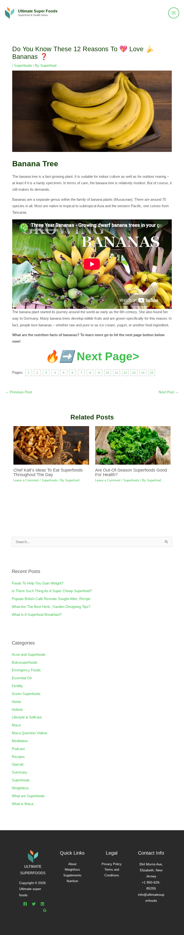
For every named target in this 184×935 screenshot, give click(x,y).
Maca (16, 725)
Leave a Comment (26, 480)
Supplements (72, 875)
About (72, 864)
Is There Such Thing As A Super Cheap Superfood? (52, 591)
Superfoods (23, 65)
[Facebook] (25, 904)
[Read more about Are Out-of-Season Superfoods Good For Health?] (133, 445)
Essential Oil (21, 678)
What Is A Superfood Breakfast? (37, 615)
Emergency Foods (26, 670)
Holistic (17, 710)
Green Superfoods (26, 694)
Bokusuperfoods (24, 662)
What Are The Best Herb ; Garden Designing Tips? (51, 607)
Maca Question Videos (29, 733)
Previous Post (18, 392)
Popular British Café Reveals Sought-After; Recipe (51, 599)
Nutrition (72, 881)
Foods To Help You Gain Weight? (37, 583)
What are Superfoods (28, 796)
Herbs (16, 702)
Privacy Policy (112, 864)
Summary (19, 772)
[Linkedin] (42, 904)
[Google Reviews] (45, 910)
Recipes (18, 757)
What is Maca (22, 804)
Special (17, 764)
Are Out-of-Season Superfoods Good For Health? (131, 472)
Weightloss (20, 788)
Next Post (169, 392)
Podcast (18, 749)
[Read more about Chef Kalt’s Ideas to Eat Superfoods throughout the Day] (51, 445)
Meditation (20, 741)
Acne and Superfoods (29, 655)
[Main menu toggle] (173, 12)
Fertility (17, 686)
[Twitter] (34, 904)
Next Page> (92, 356)
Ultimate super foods (38, 11)
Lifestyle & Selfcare (27, 717)
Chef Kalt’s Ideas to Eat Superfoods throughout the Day (48, 472)
